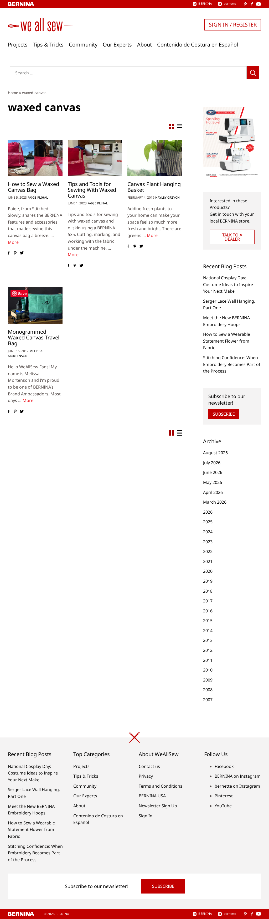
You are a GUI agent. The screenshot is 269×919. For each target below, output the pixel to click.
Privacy (146, 776)
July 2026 (211, 463)
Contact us (149, 766)
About (144, 44)
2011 (208, 660)
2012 (208, 650)
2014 (208, 630)
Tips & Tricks (48, 44)
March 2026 (214, 502)
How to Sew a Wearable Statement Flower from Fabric (226, 340)
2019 (208, 581)
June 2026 (212, 472)
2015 (208, 620)
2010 (208, 670)
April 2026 (213, 492)
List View (179, 126)
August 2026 (215, 453)
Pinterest (224, 796)
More (13, 242)
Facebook (224, 766)
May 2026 (212, 482)
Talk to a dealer (232, 237)
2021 (208, 561)
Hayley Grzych (167, 197)
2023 (208, 542)
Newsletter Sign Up (158, 806)
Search (253, 72)
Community (83, 44)
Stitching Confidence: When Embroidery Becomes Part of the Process (231, 364)
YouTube (223, 806)
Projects (18, 44)
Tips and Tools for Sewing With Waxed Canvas (92, 189)
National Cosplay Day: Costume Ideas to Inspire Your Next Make (228, 284)
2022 (208, 551)
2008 (208, 690)
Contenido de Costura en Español (197, 44)
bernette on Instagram (237, 786)
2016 (208, 611)
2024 (208, 532)
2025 (208, 522)
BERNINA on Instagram (238, 776)
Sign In (145, 816)
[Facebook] (8, 253)
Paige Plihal (38, 197)
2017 (208, 601)
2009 (208, 680)
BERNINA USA (152, 796)
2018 (208, 591)
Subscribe (224, 414)
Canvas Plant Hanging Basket (154, 186)
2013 (208, 640)
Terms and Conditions (160, 786)
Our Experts (117, 44)
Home (13, 92)
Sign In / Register (233, 24)
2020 (208, 571)
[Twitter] (21, 253)
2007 (208, 700)
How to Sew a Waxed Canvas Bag (33, 186)
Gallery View (171, 126)
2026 (208, 512)
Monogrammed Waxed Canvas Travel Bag (33, 337)
